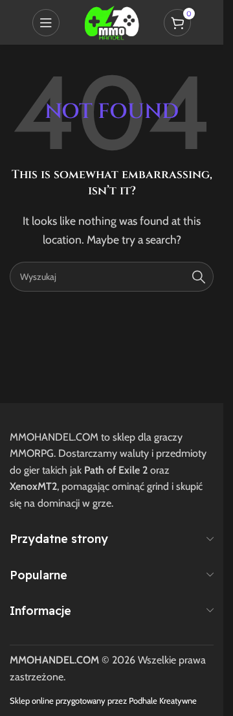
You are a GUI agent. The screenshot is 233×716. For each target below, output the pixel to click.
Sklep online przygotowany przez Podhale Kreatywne (103, 700)
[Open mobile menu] (46, 23)
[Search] (199, 277)
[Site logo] (111, 21)
